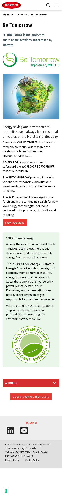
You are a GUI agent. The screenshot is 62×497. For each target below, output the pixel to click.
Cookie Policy (32, 460)
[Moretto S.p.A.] (11, 5)
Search (48, 3)
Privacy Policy (12, 460)
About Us (22, 14)
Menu (56, 3)
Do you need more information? (31, 396)
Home (10, 14)
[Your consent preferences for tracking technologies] (6, 491)
